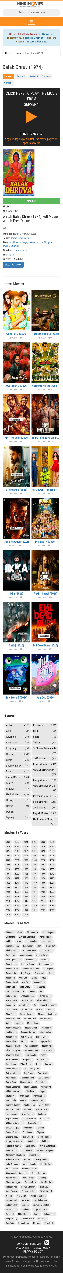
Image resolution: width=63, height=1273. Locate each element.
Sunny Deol (11, 987)
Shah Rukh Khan (13, 1018)
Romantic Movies (45, 796)
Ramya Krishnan (28, 1187)
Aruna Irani (10, 955)
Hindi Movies (24, 238)
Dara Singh (42, 1073)
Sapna (42, 1091)
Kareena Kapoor (13, 1105)
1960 (8, 892)
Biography (17, 748)
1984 (8, 874)
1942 (8, 905)
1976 (26, 878)
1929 (43, 910)
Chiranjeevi (46, 1087)
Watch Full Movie (13, 264)
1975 (34, 878)
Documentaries (17, 765)
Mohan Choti (11, 1037)
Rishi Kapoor (11, 964)
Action (17, 725)
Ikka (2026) (16, 593)
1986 (43, 869)
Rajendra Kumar (13, 1073)
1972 (8, 883)
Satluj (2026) (16, 645)
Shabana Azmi (12, 969)
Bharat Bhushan (44, 1000)
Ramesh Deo (11, 1187)
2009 (52, 851)
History (17, 800)
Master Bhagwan (45, 242)
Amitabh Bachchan (27, 937)
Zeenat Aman (11, 1009)
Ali (35, 1005)
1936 (8, 910)
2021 (52, 842)
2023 (34, 842)
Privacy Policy (33, 1251)
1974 (11, 254)
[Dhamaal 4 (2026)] (45, 518)
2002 (8, 860)
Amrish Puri (24, 1005)
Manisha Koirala (13, 1046)
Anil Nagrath (45, 1018)
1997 (52, 860)
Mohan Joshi (32, 1023)
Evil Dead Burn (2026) (45, 645)
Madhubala (11, 1100)
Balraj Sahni (42, 1059)
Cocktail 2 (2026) (16, 334)
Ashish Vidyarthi (32, 1068)
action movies (45, 801)
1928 (52, 910)
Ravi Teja (10, 1223)
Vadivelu (25, 1200)
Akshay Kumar (12, 950)
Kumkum (25, 1209)
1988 (26, 869)
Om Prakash (41, 1082)
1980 (43, 874)
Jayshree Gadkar (11, 245)
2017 (34, 846)
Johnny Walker (34, 1123)
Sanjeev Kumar (27, 964)
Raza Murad (11, 996)
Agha (8, 1023)
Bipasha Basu (12, 1137)
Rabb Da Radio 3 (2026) (45, 334)
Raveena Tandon (28, 1032)
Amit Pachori (29, 1105)
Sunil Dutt (23, 978)
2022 (43, 842)
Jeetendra (10, 937)
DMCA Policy (42, 1247)
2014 (8, 851)
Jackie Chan (11, 1032)
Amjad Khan (11, 1041)
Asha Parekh (48, 1050)
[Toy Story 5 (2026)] (16, 674)
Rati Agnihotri (12, 1000)
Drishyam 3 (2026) (16, 489)
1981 (34, 874)
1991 (52, 865)
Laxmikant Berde (29, 1168)
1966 (8, 887)
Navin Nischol (28, 1114)
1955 (52, 892)
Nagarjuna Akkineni (14, 1141)
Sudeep (25, 1205)
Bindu (34, 978)
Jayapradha (45, 1041)
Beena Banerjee (38, 1173)
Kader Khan (27, 1009)
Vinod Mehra (45, 1032)
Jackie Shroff (42, 955)
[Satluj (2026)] (16, 622)
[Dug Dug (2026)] (45, 674)
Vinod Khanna (26, 955)
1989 (17, 869)
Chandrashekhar (13, 1068)
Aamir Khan (44, 1105)
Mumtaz (50, 1009)
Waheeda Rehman (14, 1055)
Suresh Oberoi (12, 1132)
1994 (26, 865)
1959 (17, 892)
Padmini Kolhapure (45, 1150)
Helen (51, 973)
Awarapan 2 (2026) (16, 385)
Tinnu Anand (11, 1114)
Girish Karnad (46, 1191)
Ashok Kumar (45, 937)
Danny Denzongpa (48, 1005)
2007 (17, 855)
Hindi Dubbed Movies (45, 821)
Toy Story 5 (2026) (16, 697)
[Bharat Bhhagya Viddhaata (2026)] (45, 414)
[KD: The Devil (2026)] (16, 414)
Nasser (9, 1196)
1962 (43, 887)
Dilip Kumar (11, 1064)
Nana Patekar (41, 1109)
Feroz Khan (11, 1082)
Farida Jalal (31, 1055)
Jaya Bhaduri (46, 1182)
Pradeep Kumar (31, 1046)
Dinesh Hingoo (12, 1128)
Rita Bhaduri (45, 1164)
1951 (34, 896)
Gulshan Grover (29, 950)
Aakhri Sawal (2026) (45, 593)
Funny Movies (45, 780)
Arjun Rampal (11, 1191)
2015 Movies (45, 807)
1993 (34, 865)
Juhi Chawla (39, 987)
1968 (43, 883)
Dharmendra (32, 932)
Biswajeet (44, 1118)
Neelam (36, 1223)
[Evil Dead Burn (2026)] (45, 622)
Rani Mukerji (28, 1137)
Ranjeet (27, 1159)
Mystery (17, 817)
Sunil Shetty (25, 987)
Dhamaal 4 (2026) (45, 541)
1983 (17, 874)
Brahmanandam (45, 964)
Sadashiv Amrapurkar (15, 991)
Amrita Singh (28, 1178)
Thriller (45, 742)
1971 (17, 883)
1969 (34, 883)
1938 (43, 905)
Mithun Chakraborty (14, 932)
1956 (43, 892)
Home (8, 53)
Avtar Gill (10, 1214)
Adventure (17, 736)
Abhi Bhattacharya (18, 242)
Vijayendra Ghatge (41, 1205)
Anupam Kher (31, 941)
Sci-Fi (45, 731)
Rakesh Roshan (12, 1159)
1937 (52, 905)
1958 (26, 892)
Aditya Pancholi (12, 1109)
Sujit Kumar (28, 1132)
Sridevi (39, 1009)
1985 (52, 869)
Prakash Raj (11, 973)
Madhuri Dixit (30, 1018)
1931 (34, 910)
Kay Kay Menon (41, 1159)
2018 (26, 846)
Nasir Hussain (30, 1087)
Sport (45, 736)
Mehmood (10, 978)
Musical (17, 811)
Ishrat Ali (27, 1109)
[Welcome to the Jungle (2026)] (45, 362)
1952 (26, 896)
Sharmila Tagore (13, 1050)
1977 (17, 878)
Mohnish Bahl (39, 1096)
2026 (8, 842)
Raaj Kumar (28, 1059)
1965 (17, 887)
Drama (18, 53)
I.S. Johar (42, 1218)
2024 (26, 842)
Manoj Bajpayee (13, 1087)
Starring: (48, 1064)
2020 (8, 846)
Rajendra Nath (12, 1118)
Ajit (41, 991)
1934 (17, 910)
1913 (26, 915)
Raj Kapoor (28, 1073)
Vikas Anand (25, 1064)
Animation (17, 742)
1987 (34, 869)
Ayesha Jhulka (12, 1178)
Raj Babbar (28, 946)
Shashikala (31, 1091)
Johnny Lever (12, 1205)
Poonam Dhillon (27, 1078)
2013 (17, 851)
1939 (34, 905)
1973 (52, 878)
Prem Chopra (47, 941)
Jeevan (32, 242)
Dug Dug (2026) (45, 697)
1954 (8, 896)
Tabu (38, 1064)
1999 (34, 860)
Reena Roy (10, 1005)
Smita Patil (10, 1096)
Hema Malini (31, 959)
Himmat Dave (20, 250)
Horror (17, 806)
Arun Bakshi (11, 1078)
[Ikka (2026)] (16, 570)
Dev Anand (39, 973)
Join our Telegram (29, 1243)
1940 (26, 905)
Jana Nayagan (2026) (16, 541)
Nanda (23, 1100)
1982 (26, 874)
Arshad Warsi (12, 1168)
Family (17, 783)
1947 (17, 901)
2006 (26, 855)
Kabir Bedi (48, 1223)
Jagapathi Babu (40, 1209)
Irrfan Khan (24, 1096)
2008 (8, 855)
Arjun (33, 1041)
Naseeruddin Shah (31, 969)
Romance (45, 725)
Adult (17, 731)
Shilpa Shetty (11, 1218)
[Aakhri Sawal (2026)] (45, 570)
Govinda (44, 959)
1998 (43, 860)
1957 (34, 892)
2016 (43, 846)
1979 (52, 874)
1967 (52, 883)
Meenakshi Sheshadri (15, 1155)
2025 (17, 842)
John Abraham (12, 1164)
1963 (34, 887)
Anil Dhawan (27, 1150)
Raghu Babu (23, 1223)
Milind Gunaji (24, 1214)
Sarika (37, 1214)
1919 (17, 915)
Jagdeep (19, 1023)
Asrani (18, 941)
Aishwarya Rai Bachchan (16, 1173)
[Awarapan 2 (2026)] (16, 362)
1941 (17, 905)
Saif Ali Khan (26, 1037)
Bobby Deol (34, 1155)
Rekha (8, 941)
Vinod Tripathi (44, 1137)
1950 (43, 896)
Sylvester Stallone (38, 1196)
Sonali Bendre (28, 1218)
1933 (26, 910)
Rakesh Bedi (41, 1037)
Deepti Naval (11, 1209)
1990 (8, 869)
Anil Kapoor (48, 969)
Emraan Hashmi (29, 1191)
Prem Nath (27, 1128)
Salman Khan (39, 982)
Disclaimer (23, 1247)
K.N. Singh (21, 1196)
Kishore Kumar (12, 1059)
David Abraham (40, 1200)
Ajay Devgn (25, 973)
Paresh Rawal (12, 982)
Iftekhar (45, 1141)
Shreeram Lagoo (13, 1182)
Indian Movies (45, 764)
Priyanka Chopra (37, 1100)
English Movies (45, 813)
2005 (34, 855)
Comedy (17, 754)
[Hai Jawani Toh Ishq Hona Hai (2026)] (45, 466)
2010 (43, 851)
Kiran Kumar (27, 1000)
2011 (34, 851)
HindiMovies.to (15, 37)
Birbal (44, 978)
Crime (17, 759)
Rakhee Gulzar (45, 996)
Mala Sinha (11, 1014)
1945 (34, 901)
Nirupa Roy (46, 1028)
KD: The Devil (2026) (17, 437)
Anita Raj (42, 1178)
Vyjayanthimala (29, 1164)
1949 (52, 896)
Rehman (40, 1128)
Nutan (43, 1055)
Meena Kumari (31, 1028)
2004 (43, 855)
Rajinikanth (32, 1141)
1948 (8, 901)
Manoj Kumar (11, 1150)
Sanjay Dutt (50, 946)
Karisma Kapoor (31, 1050)
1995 (17, 865)
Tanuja (24, 1041)
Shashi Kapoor (46, 950)
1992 (43, 865)
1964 (26, 887)
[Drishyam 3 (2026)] (16, 466)
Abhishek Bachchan (14, 1123)
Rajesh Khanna (12, 946)
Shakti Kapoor (48, 932)
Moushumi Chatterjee (47, 1014)
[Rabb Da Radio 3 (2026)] (45, 310)
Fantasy (17, 788)
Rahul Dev (44, 1187)
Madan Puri (47, 1046)
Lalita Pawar (44, 1078)
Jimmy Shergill (29, 1118)
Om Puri (25, 982)
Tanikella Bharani (13, 1146)
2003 (52, 855)
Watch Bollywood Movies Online (45, 788)
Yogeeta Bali (11, 1200)
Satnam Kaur (49, 1214)
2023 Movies (45, 758)
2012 (26, 851)
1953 (17, 896)
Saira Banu (30, 1146)
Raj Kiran (42, 1114)
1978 (8, 878)
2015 (52, 846)
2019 (17, 846)
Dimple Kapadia (27, 1014)
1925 (8, 915)
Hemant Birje (25, 1082)
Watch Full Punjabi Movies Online (45, 772)
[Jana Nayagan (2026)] (16, 518)
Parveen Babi (30, 1182)
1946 (26, 901)
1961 (52, 887)
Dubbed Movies (17, 777)
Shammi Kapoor (27, 996)
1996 (8, 865)
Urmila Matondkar (47, 1146)
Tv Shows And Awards (45, 750)
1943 (52, 901)
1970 (26, 883)
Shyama (40, 1132)
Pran (39, 946)
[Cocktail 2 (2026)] (16, 310)
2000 (26, 860)
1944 (43, 901)
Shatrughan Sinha (13, 959)
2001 (17, 860)
